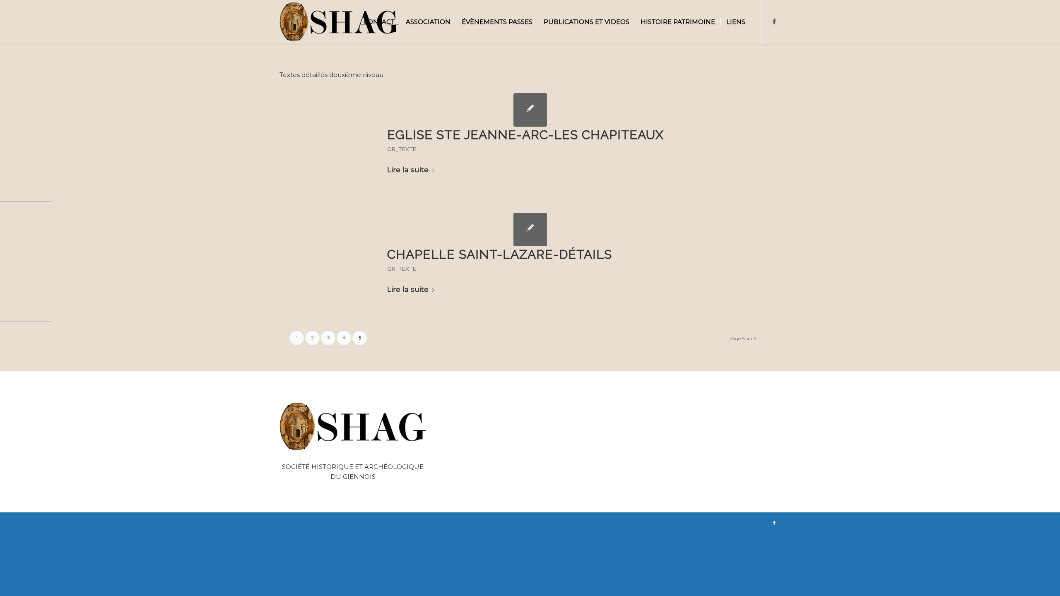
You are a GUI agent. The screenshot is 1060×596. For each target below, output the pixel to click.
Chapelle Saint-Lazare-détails (499, 254)
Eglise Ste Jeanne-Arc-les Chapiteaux (525, 134)
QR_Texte (401, 149)
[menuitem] (379, 22)
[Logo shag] (339, 22)
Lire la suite (408, 169)
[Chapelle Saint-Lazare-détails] (530, 229)
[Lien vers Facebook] (774, 21)
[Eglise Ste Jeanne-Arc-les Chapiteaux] (530, 110)
